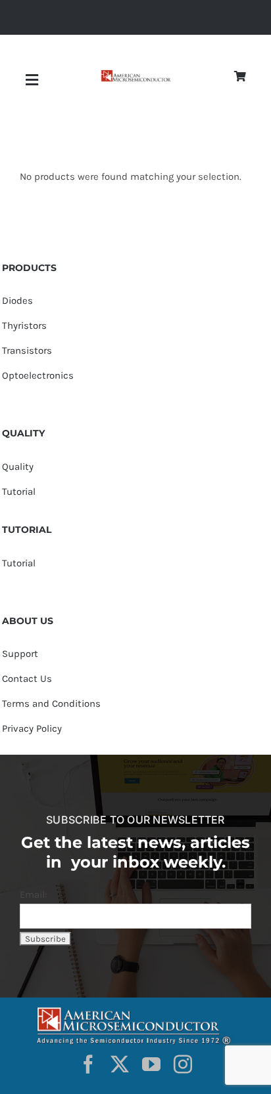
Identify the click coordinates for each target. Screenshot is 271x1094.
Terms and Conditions (51, 703)
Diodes (17, 300)
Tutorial (19, 491)
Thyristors (24, 325)
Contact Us (27, 678)
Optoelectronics (38, 375)
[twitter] (120, 1064)
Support (20, 654)
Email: (33, 894)
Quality (18, 467)
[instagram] (183, 1064)
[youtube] (151, 1064)
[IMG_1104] (135, 74)
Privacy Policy (32, 728)
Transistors (27, 350)
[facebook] (88, 1064)
